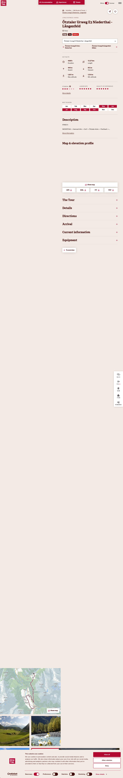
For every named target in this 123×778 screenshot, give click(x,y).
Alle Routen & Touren (79, 10)
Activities (68, 10)
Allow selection (107, 760)
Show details (100, 774)
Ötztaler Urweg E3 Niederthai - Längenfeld (74, 12)
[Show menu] (120, 3)
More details (66, 93)
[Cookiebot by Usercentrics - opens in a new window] (12, 774)
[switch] (55, 774)
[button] (90, 200)
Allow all (107, 754)
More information (68, 133)
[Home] (63, 10)
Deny (107, 766)
